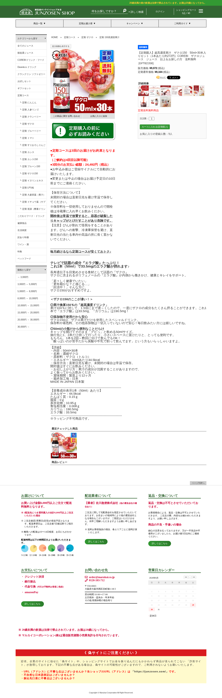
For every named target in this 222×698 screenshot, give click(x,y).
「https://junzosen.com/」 (150, 671)
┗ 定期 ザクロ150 (28, 173)
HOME (54, 37)
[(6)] (199, 90)
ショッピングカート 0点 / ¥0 (186, 12)
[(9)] (165, 101)
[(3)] (165, 90)
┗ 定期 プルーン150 (29, 166)
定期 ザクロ (87, 37)
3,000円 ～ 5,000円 (27, 284)
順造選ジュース (25, 53)
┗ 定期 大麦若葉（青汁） (32, 194)
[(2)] (154, 90)
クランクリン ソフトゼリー (31, 74)
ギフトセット (24, 88)
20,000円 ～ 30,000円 (28, 319)
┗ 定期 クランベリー (30, 116)
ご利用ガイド (181, 23)
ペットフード (24, 258)
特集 (20, 251)
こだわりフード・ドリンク (31, 216)
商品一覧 (37, 23)
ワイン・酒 (23, 244)
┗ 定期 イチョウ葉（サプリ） (32, 203)
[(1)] (143, 90)
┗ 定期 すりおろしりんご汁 (32, 146)
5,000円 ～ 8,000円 (27, 291)
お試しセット (24, 81)
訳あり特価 (23, 237)
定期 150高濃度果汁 (109, 37)
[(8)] (154, 101)
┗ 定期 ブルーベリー (30, 131)
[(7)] (143, 101)
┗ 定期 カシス (26, 152)
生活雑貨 (22, 230)
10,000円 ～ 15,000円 (28, 305)
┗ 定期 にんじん (27, 102)
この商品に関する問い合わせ (66, 116)
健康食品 (22, 223)
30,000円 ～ (23, 326)
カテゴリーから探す (27, 38)
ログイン (160, 11)
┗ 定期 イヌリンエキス (31, 180)
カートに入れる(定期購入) (155, 126)
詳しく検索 (137, 11)
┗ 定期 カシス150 (28, 159)
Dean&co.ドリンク (27, 67)
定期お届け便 (85, 23)
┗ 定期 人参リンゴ (29, 109)
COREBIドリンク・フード (31, 60)
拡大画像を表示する (60, 46)
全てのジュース (25, 45)
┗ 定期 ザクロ (26, 124)
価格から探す (24, 270)
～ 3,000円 (23, 277)
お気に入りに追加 (98, 116)
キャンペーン (133, 23)
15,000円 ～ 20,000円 (28, 312)
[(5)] (188, 90)
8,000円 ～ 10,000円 (28, 298)
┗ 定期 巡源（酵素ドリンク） (32, 210)
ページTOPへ (198, 483)
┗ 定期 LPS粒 (26, 187)
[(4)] (177, 90)
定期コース (23, 95)
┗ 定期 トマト (26, 138)
